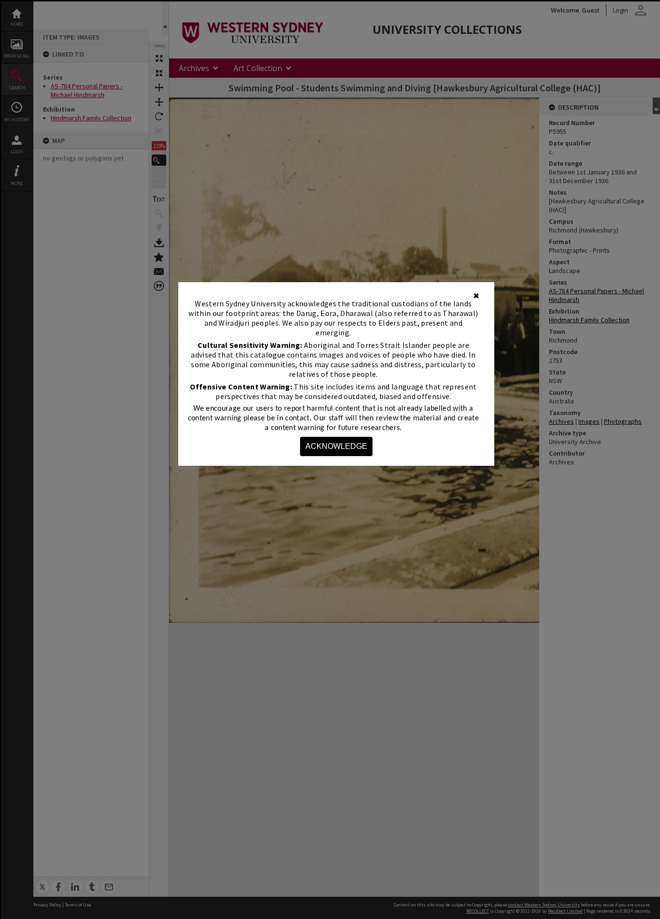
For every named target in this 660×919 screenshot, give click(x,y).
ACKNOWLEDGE (336, 446)
